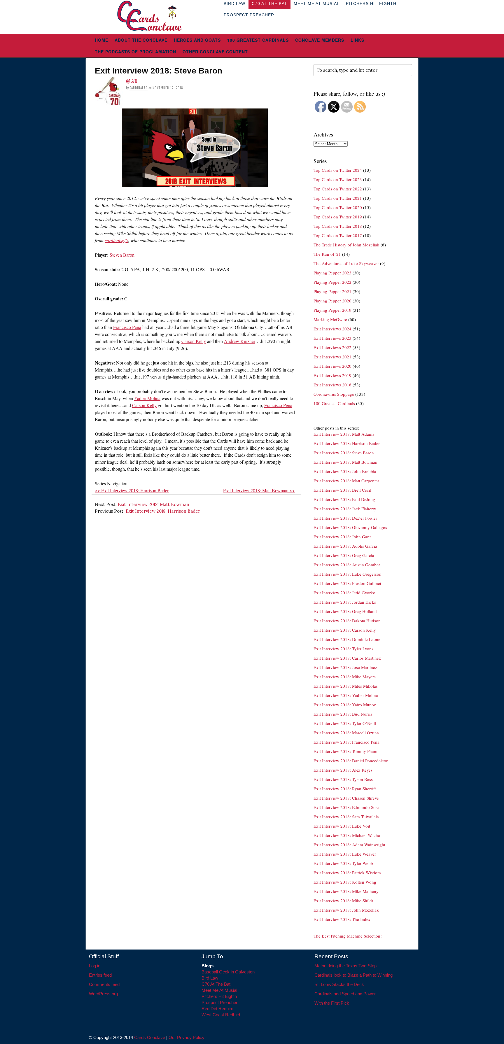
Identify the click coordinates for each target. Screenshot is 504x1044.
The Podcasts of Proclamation (135, 52)
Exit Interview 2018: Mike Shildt (343, 900)
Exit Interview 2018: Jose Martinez (345, 667)
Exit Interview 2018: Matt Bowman (153, 504)
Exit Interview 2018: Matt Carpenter (346, 481)
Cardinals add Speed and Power (345, 993)
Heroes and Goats (197, 40)
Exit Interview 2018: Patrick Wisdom (347, 872)
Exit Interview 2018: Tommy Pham (345, 751)
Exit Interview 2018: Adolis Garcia (345, 546)
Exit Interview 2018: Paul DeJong (344, 499)
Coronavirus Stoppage (334, 394)
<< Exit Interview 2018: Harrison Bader (132, 490)
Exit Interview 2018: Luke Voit (342, 826)
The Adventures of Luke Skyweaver (346, 263)
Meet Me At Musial (219, 990)
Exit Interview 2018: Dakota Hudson (347, 620)
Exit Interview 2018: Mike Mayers (345, 676)
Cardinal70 (139, 87)
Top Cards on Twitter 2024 (338, 170)
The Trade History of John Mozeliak (346, 245)
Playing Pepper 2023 (332, 273)
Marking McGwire (330, 319)
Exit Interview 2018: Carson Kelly (345, 630)
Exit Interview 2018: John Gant (342, 536)
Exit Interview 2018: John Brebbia (345, 471)
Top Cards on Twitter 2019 (338, 217)
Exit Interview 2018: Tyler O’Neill (345, 723)
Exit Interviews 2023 (332, 338)
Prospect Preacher (249, 15)
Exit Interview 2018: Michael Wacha (347, 835)
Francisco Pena (127, 327)
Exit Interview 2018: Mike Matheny (346, 891)
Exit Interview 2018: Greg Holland (345, 611)
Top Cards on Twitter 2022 (338, 189)
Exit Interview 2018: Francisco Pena (346, 742)
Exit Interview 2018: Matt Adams (344, 434)
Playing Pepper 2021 (332, 291)
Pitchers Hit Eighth (219, 996)
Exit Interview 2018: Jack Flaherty (345, 509)
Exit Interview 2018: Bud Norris (343, 714)
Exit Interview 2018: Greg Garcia (344, 555)
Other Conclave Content (215, 52)
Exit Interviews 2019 (332, 375)
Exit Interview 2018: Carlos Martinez (347, 658)
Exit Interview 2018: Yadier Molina (346, 695)
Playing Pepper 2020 (332, 301)
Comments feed (104, 984)
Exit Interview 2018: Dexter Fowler (345, 518)
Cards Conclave (149, 1037)
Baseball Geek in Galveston (228, 971)
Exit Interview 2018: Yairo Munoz (345, 704)
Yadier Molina (147, 398)
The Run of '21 (327, 254)
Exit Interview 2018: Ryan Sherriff (345, 788)
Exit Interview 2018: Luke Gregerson (348, 574)
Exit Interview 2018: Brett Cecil (342, 490)
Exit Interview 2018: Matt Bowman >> (259, 490)
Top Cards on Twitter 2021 (338, 198)
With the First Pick (331, 1003)
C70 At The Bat (216, 984)
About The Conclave (141, 40)
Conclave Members (319, 40)
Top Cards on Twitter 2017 (338, 235)
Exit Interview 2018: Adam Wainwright (349, 844)
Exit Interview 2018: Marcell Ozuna (346, 732)
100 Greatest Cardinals (258, 40)
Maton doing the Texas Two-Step (345, 965)
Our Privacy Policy (186, 1037)
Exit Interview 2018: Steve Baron (344, 453)
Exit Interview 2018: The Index (342, 919)
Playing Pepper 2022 (332, 282)
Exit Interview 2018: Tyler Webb (343, 863)
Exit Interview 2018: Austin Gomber (347, 564)
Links (357, 40)
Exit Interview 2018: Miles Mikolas (346, 686)
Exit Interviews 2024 (332, 329)
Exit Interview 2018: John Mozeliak (346, 910)
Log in (94, 965)
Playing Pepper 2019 (332, 310)
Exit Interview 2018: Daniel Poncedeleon (351, 760)
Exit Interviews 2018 (332, 385)
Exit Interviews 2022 (332, 347)
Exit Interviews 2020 (332, 366)
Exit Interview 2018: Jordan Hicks (345, 602)
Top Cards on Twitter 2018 (338, 226)
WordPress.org (103, 993)
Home (101, 40)
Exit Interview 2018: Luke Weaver (345, 854)
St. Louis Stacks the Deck (339, 984)
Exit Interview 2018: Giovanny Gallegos (350, 527)
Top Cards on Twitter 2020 (338, 207)
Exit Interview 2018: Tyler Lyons (343, 648)
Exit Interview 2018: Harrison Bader (163, 511)
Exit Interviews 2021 (332, 357)
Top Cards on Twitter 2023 (338, 179)
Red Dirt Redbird (217, 1008)
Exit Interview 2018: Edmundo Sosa (346, 807)
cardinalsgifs (116, 240)
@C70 (131, 80)
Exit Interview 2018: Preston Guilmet (347, 583)
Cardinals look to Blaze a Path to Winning (353, 975)
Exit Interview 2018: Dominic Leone (347, 639)
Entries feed (100, 975)
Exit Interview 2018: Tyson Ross (343, 779)
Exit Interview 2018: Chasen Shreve (346, 798)
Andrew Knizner (239, 341)
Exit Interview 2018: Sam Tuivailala (346, 816)
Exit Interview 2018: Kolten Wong (345, 882)
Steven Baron (122, 255)
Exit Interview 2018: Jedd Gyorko (344, 592)
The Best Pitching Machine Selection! (348, 936)
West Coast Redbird (221, 1014)
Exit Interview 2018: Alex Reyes (343, 770)
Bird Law (210, 977)
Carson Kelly (193, 341)
